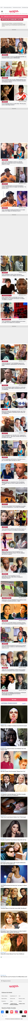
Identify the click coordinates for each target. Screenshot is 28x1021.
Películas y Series (22, 998)
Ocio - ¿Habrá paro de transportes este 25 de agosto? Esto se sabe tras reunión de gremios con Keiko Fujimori (13, 16)
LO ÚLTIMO (2, 13)
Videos (11, 1001)
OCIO (20, 13)
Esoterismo (4, 1001)
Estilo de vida (12, 998)
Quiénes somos (22, 1003)
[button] (26, 16)
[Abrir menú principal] (2, 11)
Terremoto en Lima (17, 7)
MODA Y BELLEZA (12, 13)
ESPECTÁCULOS (7, 13)
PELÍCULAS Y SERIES (25, 13)
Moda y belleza (4, 998)
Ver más (14, 699)
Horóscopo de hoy (7, 7)
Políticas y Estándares (14, 1004)
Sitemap (20, 1001)
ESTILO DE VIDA (17, 13)
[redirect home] (14, 12)
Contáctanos (5, 1003)
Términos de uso (13, 1003)
